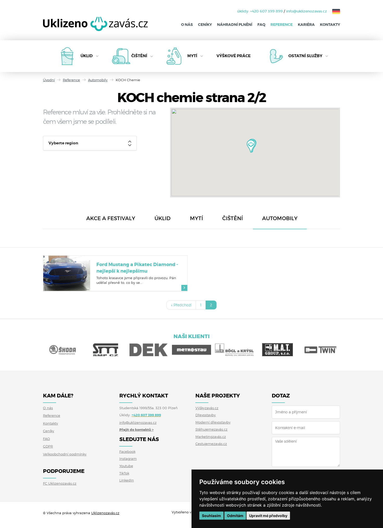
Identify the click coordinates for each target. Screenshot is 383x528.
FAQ (261, 24)
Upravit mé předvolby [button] (268, 515)
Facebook (127, 451)
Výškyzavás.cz (206, 408)
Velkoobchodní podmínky (65, 454)
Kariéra (306, 24)
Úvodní (49, 80)
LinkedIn (126, 480)
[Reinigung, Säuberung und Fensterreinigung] (333, 11)
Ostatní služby (305, 55)
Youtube (126, 466)
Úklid (87, 55)
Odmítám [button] (235, 515)
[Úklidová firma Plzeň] (95, 27)
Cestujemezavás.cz (211, 444)
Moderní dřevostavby (213, 422)
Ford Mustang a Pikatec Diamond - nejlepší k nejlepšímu (137, 267)
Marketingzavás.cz (210, 437)
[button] (250, 146)
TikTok (124, 473)
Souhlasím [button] (211, 515)
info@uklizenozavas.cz (306, 11)
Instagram (128, 458)
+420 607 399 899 (266, 11)
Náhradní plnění (234, 24)
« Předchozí (181, 305)
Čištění (139, 55)
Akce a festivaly (110, 218)
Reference (281, 24)
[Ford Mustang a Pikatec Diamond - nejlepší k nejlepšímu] (66, 273)
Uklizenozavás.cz (105, 513)
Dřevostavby (205, 415)
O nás (187, 24)
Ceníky (205, 24)
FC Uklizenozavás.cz (59, 483)
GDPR (48, 446)
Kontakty (330, 24)
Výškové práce (234, 55)
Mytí (192, 55)
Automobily (98, 80)
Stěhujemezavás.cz (211, 429)
